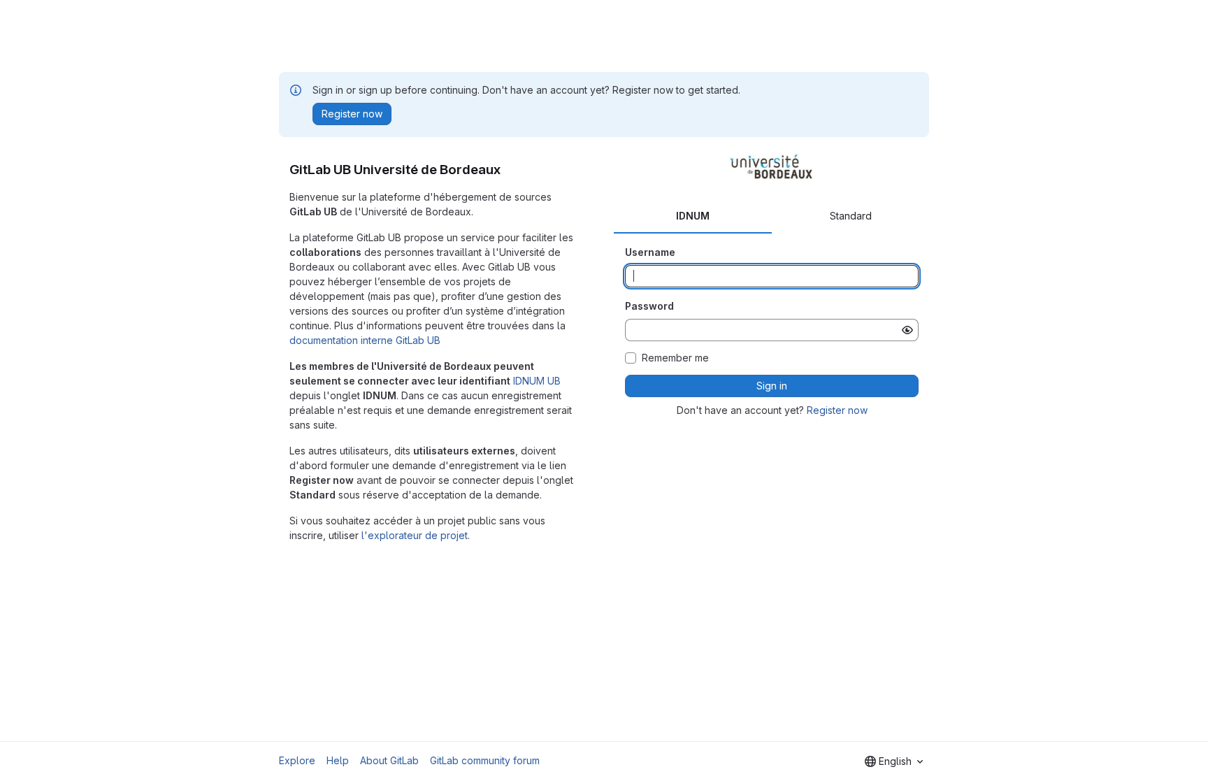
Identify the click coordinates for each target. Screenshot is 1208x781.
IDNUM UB (537, 381)
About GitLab (389, 760)
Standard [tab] (851, 216)
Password (649, 306)
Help (337, 760)
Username (650, 252)
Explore (297, 760)
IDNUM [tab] (693, 216)
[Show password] (907, 330)
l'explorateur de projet (414, 535)
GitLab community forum (485, 760)
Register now (837, 410)
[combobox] (893, 761)
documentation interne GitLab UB (364, 340)
